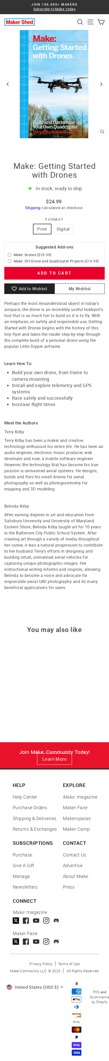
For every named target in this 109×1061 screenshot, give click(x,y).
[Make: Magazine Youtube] (36, 920)
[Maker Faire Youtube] (36, 941)
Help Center (25, 797)
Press (69, 887)
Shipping (33, 207)
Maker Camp (76, 829)
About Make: (76, 876)
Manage (21, 876)
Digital (63, 229)
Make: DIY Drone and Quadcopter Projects (49, 261)
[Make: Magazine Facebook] (26, 920)
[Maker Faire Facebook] (26, 941)
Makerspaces (77, 818)
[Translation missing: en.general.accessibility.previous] (8, 84)
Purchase (22, 855)
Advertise (72, 865)
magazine (80, 797)
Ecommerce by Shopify (99, 999)
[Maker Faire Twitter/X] (16, 941)
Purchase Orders (30, 807)
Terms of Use (69, 963)
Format (54, 219)
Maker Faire (75, 807)
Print (42, 229)
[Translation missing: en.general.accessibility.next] (101, 84)
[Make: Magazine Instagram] (46, 920)
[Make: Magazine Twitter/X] (16, 920)
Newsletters (25, 887)
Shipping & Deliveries (34, 818)
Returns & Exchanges (35, 829)
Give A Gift (23, 865)
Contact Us (74, 855)
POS (96, 992)
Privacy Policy (41, 963)
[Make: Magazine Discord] (56, 920)
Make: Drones (25, 254)
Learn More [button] (54, 759)
